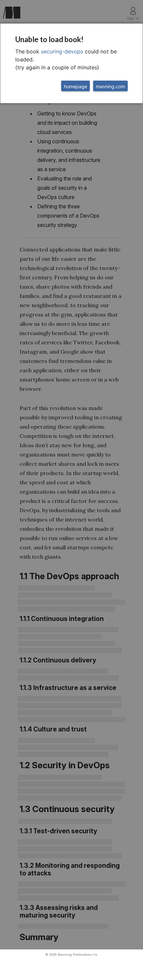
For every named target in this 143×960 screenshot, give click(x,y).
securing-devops (62, 51)
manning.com (110, 86)
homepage (75, 86)
